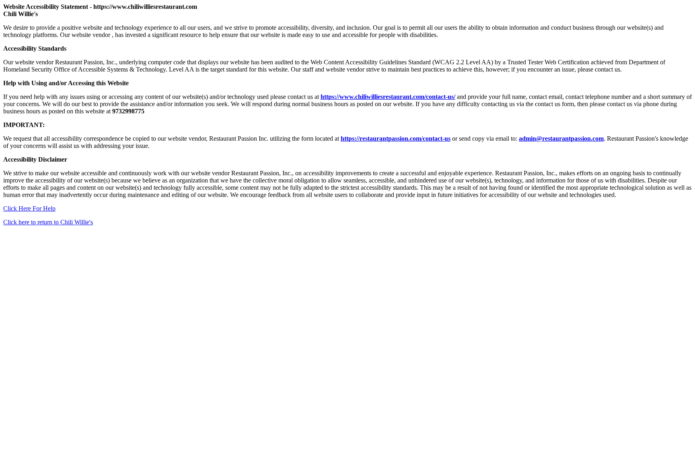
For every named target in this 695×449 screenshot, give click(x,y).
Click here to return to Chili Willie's (48, 222)
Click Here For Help (29, 208)
